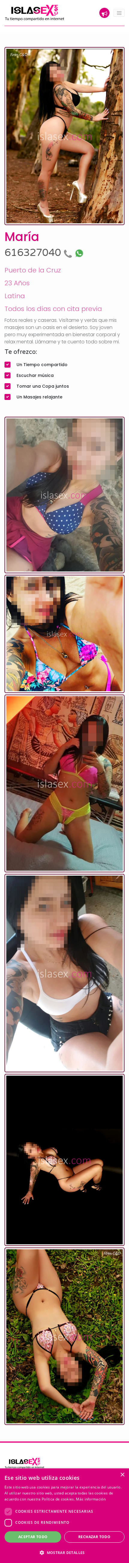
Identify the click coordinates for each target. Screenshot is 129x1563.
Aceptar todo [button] (33, 1536)
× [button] (122, 1475)
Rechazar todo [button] (94, 1536)
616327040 (34, 253)
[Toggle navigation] (119, 13)
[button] (64, 1552)
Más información (91, 1499)
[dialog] (64, 1515)
